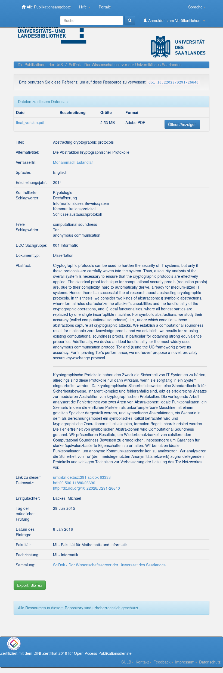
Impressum (184, 662)
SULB (126, 662)
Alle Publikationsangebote (48, 7)
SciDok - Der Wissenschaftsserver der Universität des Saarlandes (125, 64)
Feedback (162, 662)
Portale (105, 7)
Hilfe (83, 7)
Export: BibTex (29, 585)
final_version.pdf (30, 122)
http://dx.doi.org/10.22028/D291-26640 (86, 488)
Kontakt (142, 662)
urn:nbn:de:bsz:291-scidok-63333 (82, 477)
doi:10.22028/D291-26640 (173, 82)
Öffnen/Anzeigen (182, 124)
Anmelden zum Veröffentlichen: (175, 20)
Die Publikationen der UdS (40, 64)
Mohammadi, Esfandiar (73, 162)
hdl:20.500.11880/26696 (74, 482)
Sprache (195, 7)
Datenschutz (210, 662)
